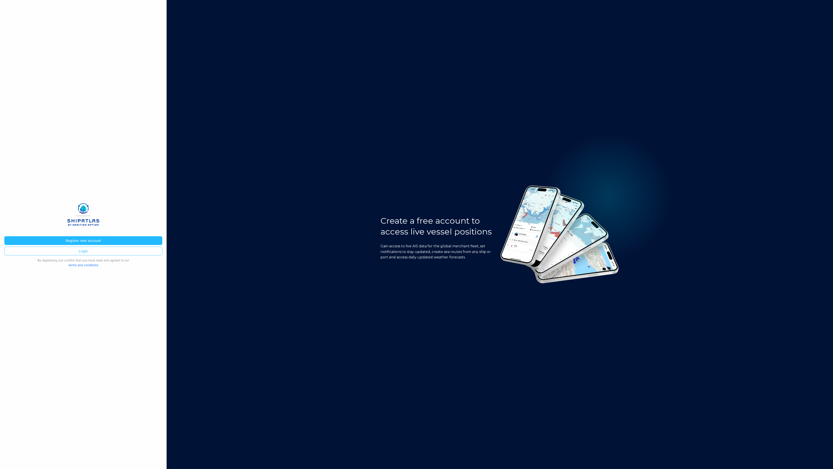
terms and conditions (83, 265)
